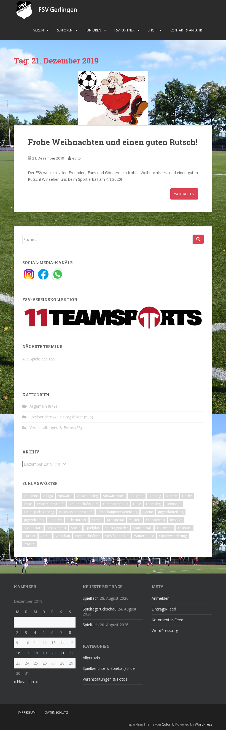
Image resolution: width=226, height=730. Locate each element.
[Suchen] (198, 239)
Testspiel (184, 527)
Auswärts (65, 495)
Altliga (48, 495)
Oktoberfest (155, 519)
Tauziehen (165, 527)
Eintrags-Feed (164, 609)
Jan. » (33, 681)
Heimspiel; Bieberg (39, 511)
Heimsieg (153, 503)
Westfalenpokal (117, 535)
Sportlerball (142, 527)
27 (53, 663)
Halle (137, 503)
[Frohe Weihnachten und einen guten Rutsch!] (113, 98)
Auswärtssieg (87, 495)
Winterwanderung (173, 535)
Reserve (176, 519)
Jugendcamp (34, 519)
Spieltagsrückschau (100, 609)
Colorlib (168, 724)
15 (71, 642)
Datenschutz (56, 712)
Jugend (147, 511)
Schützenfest (56, 527)
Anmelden (161, 598)
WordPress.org (165, 630)
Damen (171, 495)
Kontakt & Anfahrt (187, 30)
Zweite (29, 543)
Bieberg (155, 495)
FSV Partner (124, 30)
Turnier (30, 535)
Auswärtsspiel (114, 495)
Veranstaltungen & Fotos (51, 427)
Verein (38, 30)
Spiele (75, 527)
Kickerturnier (77, 519)
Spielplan (92, 527)
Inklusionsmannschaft (76, 511)
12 (44, 642)
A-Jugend (31, 495)
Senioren (64, 30)
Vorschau (62, 535)
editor (77, 158)
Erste (28, 503)
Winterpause (144, 535)
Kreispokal (115, 519)
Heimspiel (173, 503)
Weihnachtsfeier (87, 535)
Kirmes (97, 519)
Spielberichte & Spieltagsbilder (56, 417)
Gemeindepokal (115, 503)
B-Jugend (137, 495)
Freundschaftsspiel (83, 503)
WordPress (203, 724)
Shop (152, 30)
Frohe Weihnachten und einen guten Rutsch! (113, 142)
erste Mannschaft (50, 503)
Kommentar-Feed (167, 619)
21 (62, 652)
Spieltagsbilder (116, 527)
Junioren (93, 30)
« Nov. (19, 681)
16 (18, 652)
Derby (187, 495)
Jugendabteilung (171, 511)
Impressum (27, 712)
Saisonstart (33, 527)
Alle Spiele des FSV (38, 359)
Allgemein (38, 406)
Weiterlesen (184, 194)
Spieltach (91, 598)
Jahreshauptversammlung (118, 511)
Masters (135, 519)
